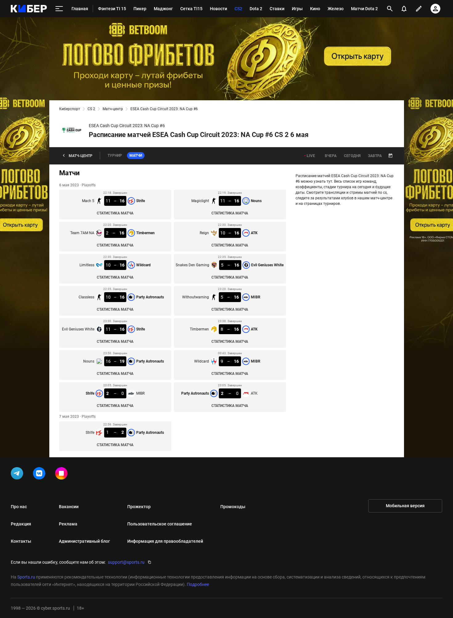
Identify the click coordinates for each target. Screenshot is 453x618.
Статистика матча (115, 213)
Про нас (19, 506)
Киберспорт (69, 109)
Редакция (21, 523)
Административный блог (84, 541)
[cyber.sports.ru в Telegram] (18, 474)
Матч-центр (113, 109)
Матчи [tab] (135, 155)
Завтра (375, 156)
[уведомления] (404, 8)
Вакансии (69, 506)
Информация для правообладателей (165, 541)
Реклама (68, 523)
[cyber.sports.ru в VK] (40, 474)
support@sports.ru (126, 562)
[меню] (59, 8)
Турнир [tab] (115, 155)
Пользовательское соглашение (159, 523)
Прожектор (139, 506)
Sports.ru (26, 576)
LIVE (311, 155)
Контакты (21, 541)
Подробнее (198, 584)
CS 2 (91, 109)
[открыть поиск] (390, 8)
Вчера (331, 156)
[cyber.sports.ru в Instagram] (62, 474)
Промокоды (232, 506)
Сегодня (352, 156)
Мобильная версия (405, 505)
